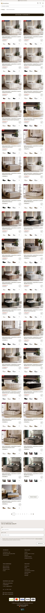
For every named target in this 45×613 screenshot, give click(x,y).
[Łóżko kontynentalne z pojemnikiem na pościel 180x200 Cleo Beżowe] (12, 464)
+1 (40, 71)
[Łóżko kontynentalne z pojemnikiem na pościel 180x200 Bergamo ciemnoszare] (33, 246)
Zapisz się (40, 543)
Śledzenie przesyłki (6, 567)
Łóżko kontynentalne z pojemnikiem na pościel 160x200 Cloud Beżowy (33, 37)
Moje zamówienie (7, 563)
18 (31, 514)
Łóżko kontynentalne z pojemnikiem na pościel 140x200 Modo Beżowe (11, 419)
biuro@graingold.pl (9, 586)
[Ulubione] (40, 3)
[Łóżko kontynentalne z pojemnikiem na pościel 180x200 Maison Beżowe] (12, 164)
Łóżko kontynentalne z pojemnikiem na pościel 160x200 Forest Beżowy (11, 501)
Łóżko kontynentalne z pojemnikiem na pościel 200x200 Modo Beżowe (33, 201)
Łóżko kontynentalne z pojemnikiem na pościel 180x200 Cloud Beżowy (11, 37)
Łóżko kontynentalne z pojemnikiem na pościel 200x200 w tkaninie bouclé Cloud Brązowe (11, 365)
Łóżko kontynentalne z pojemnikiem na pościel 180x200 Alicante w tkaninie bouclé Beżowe (33, 365)
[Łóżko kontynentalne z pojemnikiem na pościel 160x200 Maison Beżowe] (12, 328)
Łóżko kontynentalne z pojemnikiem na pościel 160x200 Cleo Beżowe (33, 447)
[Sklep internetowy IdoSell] (22, 609)
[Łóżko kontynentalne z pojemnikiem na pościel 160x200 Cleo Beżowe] (33, 437)
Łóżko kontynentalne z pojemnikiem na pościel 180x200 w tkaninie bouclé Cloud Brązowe (33, 338)
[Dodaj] (20, 40)
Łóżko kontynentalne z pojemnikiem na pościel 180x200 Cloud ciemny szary (11, 310)
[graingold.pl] (5, 3)
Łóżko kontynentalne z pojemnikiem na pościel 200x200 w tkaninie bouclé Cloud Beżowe (33, 174)
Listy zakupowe (27, 569)
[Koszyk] (38, 3)
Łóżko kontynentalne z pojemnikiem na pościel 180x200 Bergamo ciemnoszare (33, 256)
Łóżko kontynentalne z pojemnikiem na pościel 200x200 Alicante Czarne (33, 392)
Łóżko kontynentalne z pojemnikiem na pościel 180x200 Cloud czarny (33, 228)
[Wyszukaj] (42, 6)
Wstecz (3, 9)
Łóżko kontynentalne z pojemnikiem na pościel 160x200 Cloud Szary (33, 283)
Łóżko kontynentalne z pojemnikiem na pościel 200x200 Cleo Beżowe (33, 474)
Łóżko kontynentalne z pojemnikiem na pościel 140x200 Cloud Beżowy (11, 92)
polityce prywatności (39, 538)
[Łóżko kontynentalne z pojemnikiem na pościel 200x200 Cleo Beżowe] (33, 464)
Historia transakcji (28, 572)
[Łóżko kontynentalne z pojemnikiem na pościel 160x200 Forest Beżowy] (12, 492)
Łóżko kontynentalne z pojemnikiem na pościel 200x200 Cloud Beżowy (11, 64)
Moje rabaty (26, 573)
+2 (19, 43)
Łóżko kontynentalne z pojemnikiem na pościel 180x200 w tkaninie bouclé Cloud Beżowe (33, 64)
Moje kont (27, 563)
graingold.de (23, 606)
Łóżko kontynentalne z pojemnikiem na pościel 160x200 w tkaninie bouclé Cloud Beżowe (33, 92)
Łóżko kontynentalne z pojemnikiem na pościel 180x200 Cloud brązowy (11, 228)
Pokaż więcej (33, 497)
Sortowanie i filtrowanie (22, 14)
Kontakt (4, 570)
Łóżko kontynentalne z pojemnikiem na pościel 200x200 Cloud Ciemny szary (33, 310)
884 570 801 (6, 584)
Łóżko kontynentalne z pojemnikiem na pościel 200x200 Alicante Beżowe (33, 119)
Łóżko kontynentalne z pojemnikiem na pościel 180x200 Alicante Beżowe (11, 146)
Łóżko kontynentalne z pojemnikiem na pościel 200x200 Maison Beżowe (11, 201)
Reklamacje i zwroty (6, 569)
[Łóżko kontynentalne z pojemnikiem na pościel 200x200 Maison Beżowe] (12, 191)
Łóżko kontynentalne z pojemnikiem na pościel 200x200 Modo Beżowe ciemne (11, 447)
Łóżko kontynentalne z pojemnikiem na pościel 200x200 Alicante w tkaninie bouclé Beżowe (11, 392)
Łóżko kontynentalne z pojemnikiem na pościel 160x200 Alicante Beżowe (11, 256)
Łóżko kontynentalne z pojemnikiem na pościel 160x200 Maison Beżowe (11, 338)
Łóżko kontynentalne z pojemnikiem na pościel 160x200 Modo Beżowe (33, 419)
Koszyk (26, 567)
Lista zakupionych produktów (29, 570)
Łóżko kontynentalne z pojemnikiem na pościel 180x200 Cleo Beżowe (11, 474)
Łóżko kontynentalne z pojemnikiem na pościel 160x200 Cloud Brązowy (11, 283)
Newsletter (26, 575)
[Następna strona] (33, 514)
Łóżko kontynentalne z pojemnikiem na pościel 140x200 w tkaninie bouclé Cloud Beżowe (11, 119)
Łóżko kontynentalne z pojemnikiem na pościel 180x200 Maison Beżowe (11, 174)
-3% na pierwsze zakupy (8, 523)
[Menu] (43, 3)
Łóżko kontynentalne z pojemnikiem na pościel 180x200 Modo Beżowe (33, 146)
